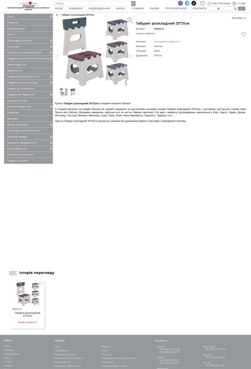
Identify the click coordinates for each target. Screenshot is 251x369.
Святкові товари (17, 136)
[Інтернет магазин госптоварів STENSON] (57, 15)
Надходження (99, 8)
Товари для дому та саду (22, 82)
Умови (154, 8)
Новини (138, 8)
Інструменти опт (17, 100)
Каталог (8, 361)
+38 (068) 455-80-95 (169, 352)
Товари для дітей (17, 160)
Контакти (200, 8)
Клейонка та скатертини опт (24, 52)
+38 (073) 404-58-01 (215, 357)
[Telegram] (187, 3)
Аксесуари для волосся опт (24, 130)
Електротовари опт (19, 106)
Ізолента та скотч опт (20, 154)
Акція (59, 8)
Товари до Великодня (20, 88)
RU (243, 3)
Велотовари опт (17, 64)
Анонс (121, 8)
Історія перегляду (36, 273)
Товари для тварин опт (21, 94)
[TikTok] (193, 3)
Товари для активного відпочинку (28, 58)
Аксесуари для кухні (19, 40)
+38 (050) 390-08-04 (215, 349)
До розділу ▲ (239, 18)
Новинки (76, 8)
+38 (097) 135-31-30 (168, 360)
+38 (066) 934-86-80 (169, 363)
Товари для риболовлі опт (23, 76)
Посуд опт (13, 46)
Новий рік (13, 112)
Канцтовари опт (17, 148)
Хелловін (12, 118)
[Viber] (180, 3)
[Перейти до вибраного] (202, 3)
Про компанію (176, 8)
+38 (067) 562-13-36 (214, 365)
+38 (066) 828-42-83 (169, 349)
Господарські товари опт (167, 41)
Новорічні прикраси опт (22, 142)
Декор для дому (17, 124)
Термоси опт (15, 70)
